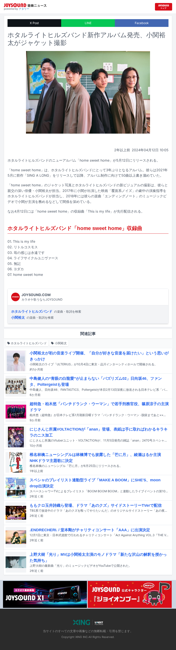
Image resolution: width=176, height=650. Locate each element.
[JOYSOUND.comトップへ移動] (163, 7)
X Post (34, 23)
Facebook (142, 23)
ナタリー (24, 8)
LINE (88, 23)
